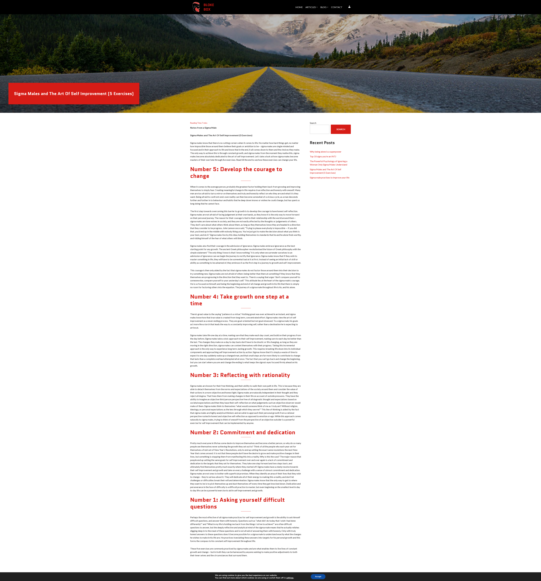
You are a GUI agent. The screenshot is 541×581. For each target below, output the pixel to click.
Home (299, 7)
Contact (336, 7)
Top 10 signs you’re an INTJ (323, 156)
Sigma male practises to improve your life (329, 177)
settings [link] (289, 577)
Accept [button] (318, 576)
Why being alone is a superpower (325, 151)
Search (313, 123)
